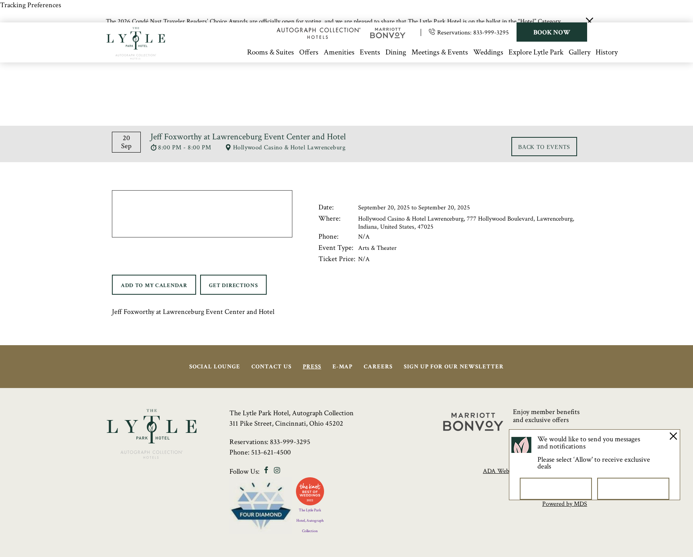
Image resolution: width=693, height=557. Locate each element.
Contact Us (271, 366)
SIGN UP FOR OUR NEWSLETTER (454, 366)
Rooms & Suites (270, 52)
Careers (378, 366)
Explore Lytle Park (536, 52)
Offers (308, 52)
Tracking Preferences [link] (30, 5)
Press (312, 366)
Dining (395, 52)
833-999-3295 (491, 32)
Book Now (551, 32)
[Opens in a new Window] (319, 36)
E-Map (342, 366)
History (607, 52)
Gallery (579, 52)
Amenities (339, 52)
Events (370, 52)
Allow (633, 488)
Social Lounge (214, 366)
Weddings (488, 52)
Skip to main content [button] (38, 49)
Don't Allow (556, 488)
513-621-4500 (271, 452)
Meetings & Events (439, 52)
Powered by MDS (564, 504)
